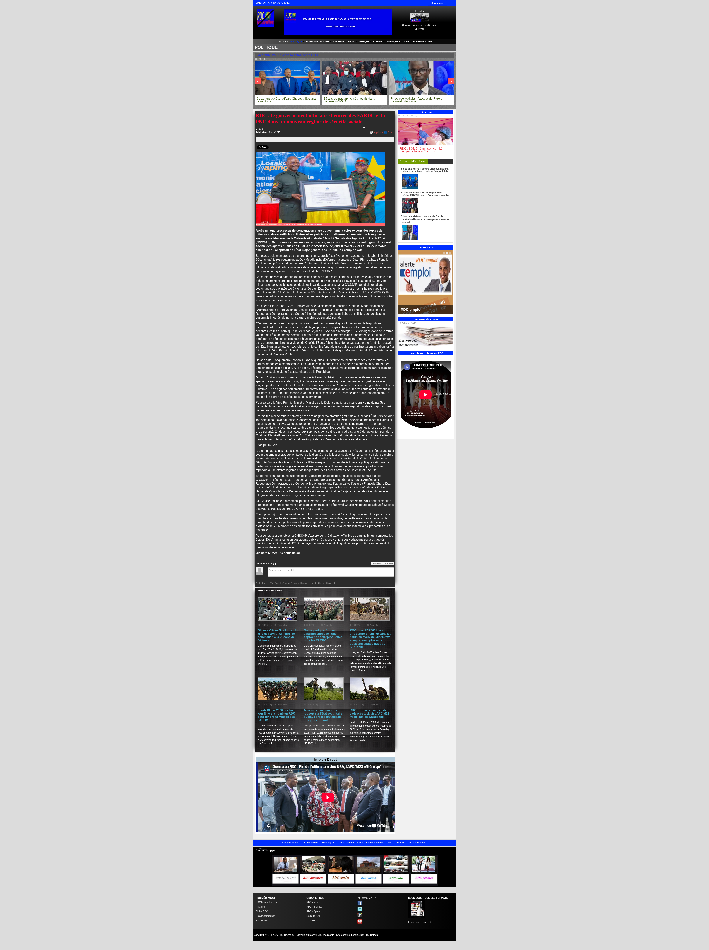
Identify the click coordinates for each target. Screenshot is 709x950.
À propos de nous (290, 842)
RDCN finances (314, 906)
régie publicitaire (417, 842)
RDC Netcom (371, 935)
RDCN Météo (313, 902)
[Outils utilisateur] (364, 127)
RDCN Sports (313, 911)
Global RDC (262, 911)
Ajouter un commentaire (383, 563)
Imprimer (378, 132)
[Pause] (451, 116)
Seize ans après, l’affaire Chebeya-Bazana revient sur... (286, 100)
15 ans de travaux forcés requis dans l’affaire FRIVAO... (349, 100)
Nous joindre (311, 842)
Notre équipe (328, 842)
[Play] (452, 59)
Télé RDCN (312, 920)
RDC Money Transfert (267, 902)
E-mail (390, 132)
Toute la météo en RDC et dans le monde (361, 842)
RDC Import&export (265, 916)
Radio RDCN (313, 916)
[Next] (258, 81)
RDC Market (262, 920)
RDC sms (260, 906)
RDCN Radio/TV (396, 842)
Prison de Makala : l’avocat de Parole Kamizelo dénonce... (416, 100)
